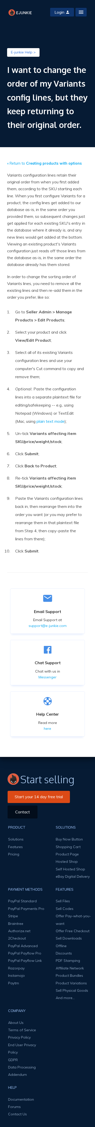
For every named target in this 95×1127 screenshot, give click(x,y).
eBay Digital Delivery (73, 876)
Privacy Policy (19, 1037)
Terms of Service (22, 1030)
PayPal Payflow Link (25, 960)
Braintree (15, 923)
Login (59, 12)
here (47, 728)
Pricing (13, 854)
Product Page (67, 854)
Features (15, 847)
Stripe (13, 916)
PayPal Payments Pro (26, 908)
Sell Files (63, 901)
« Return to (44, 163)
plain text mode (50, 421)
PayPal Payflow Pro (24, 953)
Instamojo (16, 975)
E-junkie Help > (23, 52)
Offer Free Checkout (72, 931)
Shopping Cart (68, 847)
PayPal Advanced (23, 946)
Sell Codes (64, 908)
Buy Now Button (69, 839)
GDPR (13, 1060)
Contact (22, 811)
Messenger (47, 677)
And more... (65, 998)
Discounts (64, 953)
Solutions (16, 839)
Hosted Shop (67, 861)
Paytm (13, 983)
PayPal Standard (22, 901)
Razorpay (16, 968)
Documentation (21, 1099)
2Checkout (17, 938)
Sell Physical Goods (72, 990)
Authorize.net (19, 931)
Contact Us (17, 1114)
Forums (14, 1106)
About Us (16, 1022)
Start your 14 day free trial (39, 796)
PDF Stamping (68, 960)
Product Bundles (69, 975)
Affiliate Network (70, 968)
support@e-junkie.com (48, 625)
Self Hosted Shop (70, 869)
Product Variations (71, 983)
